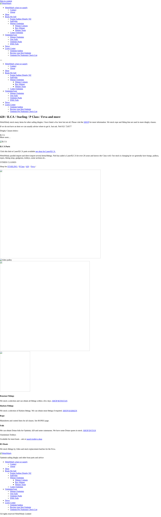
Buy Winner (20, 28)
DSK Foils (14, 44)
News (7, 46)
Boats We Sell (10, 17)
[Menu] (1, 60)
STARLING (12, 166)
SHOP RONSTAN (59, 401)
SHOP (86, 122)
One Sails (14, 39)
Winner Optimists (17, 23)
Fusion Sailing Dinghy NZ (20, 19)
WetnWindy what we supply (16, 8)
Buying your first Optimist (20, 53)
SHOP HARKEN (70, 411)
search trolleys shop (34, 439)
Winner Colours (21, 26)
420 (27, 166)
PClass (21, 166)
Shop (7, 14)
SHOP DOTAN (89, 430)
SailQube (13, 21)
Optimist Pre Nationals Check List (23, 55)
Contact (13, 10)
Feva (33, 166)
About (12, 12)
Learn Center (10, 48)
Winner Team (20, 30)
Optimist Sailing (16, 51)
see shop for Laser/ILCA (45, 151)
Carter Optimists (16, 33)
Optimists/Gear (11, 35)
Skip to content (6, 1)
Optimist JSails (16, 42)
